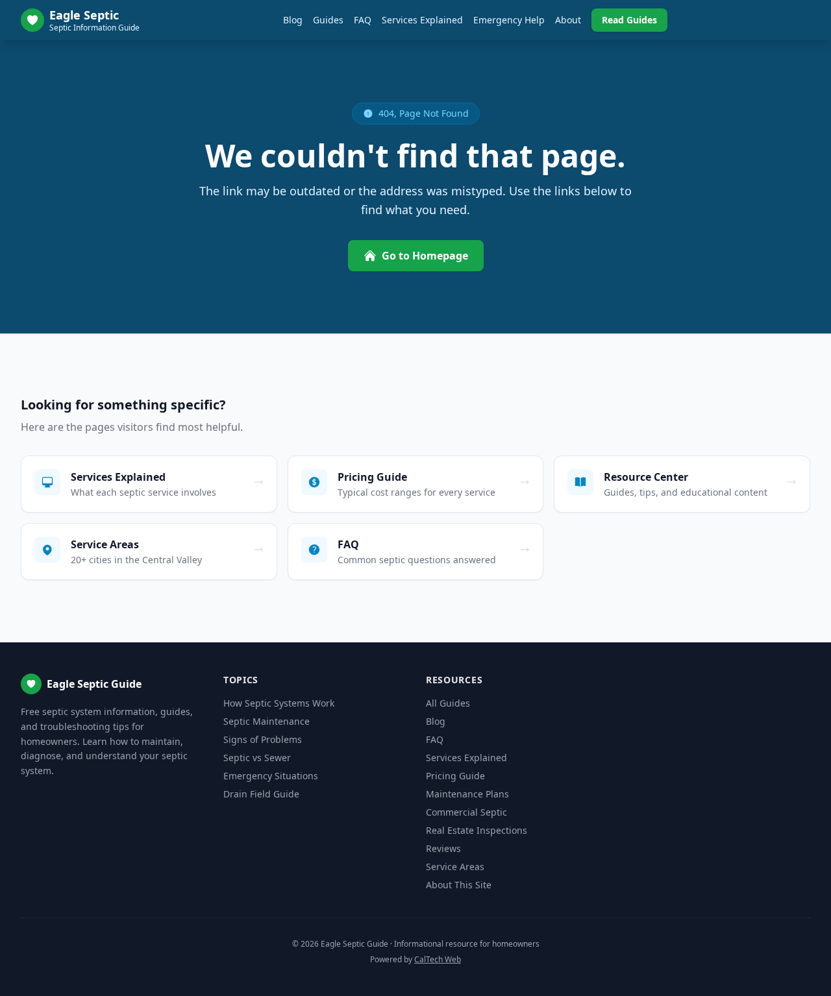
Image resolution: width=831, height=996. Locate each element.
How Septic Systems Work (278, 703)
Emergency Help (509, 20)
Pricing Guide (455, 776)
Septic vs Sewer (257, 757)
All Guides (448, 703)
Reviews (443, 848)
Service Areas (455, 866)
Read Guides (629, 20)
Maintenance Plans (467, 794)
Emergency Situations (270, 776)
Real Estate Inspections (476, 830)
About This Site (458, 885)
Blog (293, 20)
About (568, 20)
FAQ (362, 20)
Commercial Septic (466, 812)
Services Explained (422, 20)
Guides (328, 20)
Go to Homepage (425, 256)
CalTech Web (437, 959)
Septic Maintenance (266, 721)
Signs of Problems (262, 739)
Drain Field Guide (261, 794)
